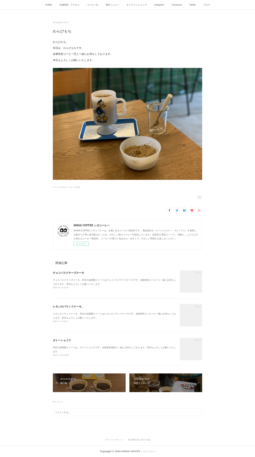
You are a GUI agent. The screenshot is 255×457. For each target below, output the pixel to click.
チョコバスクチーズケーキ (68, 272)
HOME (48, 4)
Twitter (192, 4)
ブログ (206, 4)
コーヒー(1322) (73, 187)
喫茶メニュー (112, 4)
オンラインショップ (137, 4)
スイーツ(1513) (59, 187)
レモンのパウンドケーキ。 (68, 306)
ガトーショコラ (62, 340)
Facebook (177, 4)
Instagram (159, 4)
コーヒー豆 (92, 4)
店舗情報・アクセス (69, 4)
